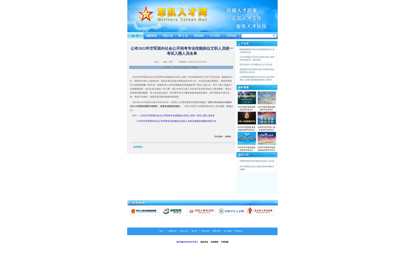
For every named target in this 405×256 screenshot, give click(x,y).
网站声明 (216, 231)
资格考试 (151, 35)
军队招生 (199, 35)
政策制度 (231, 35)
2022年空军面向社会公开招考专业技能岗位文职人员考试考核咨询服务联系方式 (177, 121)
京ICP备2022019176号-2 (187, 242)
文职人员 (167, 35)
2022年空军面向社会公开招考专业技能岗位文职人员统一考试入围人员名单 (178, 115)
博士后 (183, 35)
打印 (185, 67)
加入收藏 (227, 231)
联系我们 (239, 231)
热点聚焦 (215, 35)
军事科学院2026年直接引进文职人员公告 (257, 161)
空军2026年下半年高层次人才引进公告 (256, 65)
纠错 (194, 67)
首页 (135, 35)
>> (274, 43)
